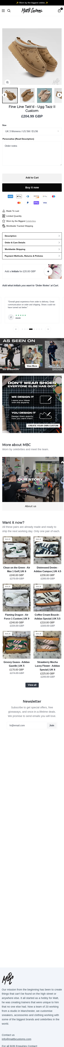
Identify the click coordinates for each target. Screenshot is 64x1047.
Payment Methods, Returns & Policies (24, 256)
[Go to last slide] (4, 95)
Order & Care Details (15, 242)
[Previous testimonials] (16, 329)
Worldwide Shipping (15, 249)
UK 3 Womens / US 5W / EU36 (21, 131)
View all (32, 685)
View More (32, 366)
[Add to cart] (48, 271)
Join (51, 725)
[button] (10, 95)
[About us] (30, 484)
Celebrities (31, 221)
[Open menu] (2, 10)
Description (11, 236)
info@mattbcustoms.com (16, 1039)
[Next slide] (59, 95)
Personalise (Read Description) (18, 139)
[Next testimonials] (48, 329)
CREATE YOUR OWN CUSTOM (43, 425)
